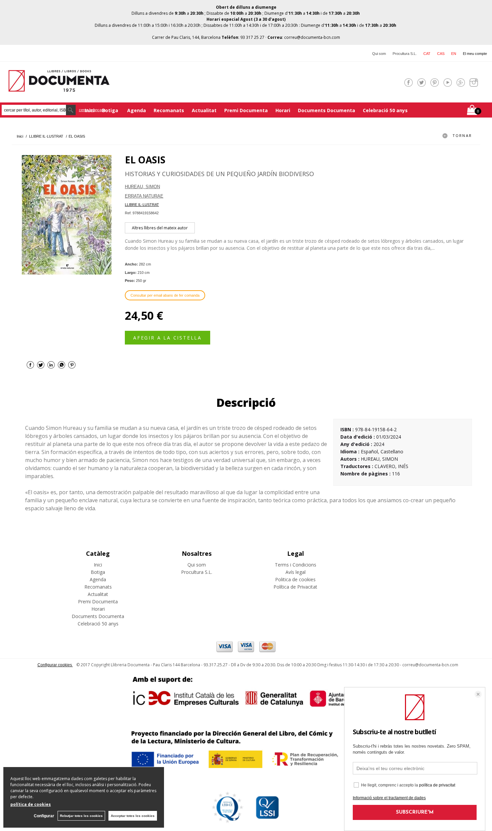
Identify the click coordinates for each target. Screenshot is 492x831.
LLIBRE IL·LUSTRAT (142, 205)
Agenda (136, 110)
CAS (440, 54)
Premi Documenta (246, 110)
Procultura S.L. (405, 54)
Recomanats (169, 110)
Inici (98, 564)
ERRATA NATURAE (144, 196)
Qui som (379, 54)
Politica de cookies (295, 579)
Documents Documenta (326, 110)
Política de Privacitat (295, 587)
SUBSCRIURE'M (415, 812)
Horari (282, 110)
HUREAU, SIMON (142, 186)
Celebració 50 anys (385, 110)
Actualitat (204, 110)
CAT (426, 54)
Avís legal (295, 572)
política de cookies (30, 804)
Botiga (110, 110)
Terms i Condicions (295, 564)
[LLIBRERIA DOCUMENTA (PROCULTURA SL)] (58, 87)
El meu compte (475, 54)
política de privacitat (437, 785)
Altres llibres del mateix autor (160, 228)
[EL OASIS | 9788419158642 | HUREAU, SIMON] (66, 215)
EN (453, 54)
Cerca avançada (92, 110)
